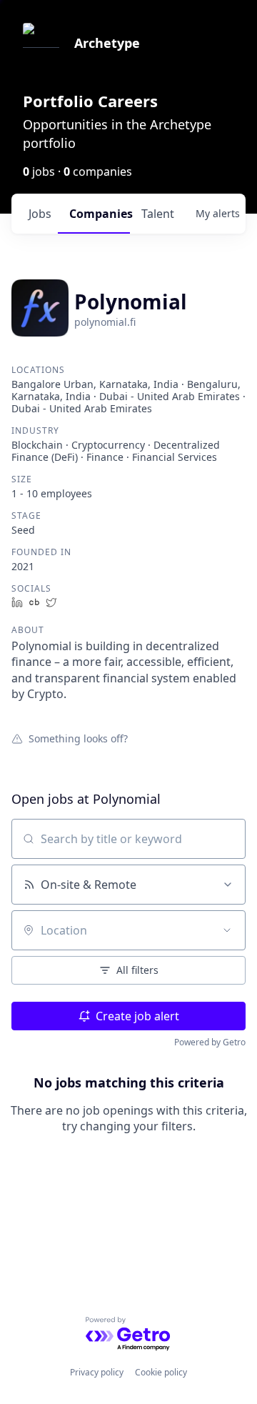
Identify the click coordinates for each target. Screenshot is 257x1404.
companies (99, 213)
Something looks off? (78, 738)
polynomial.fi (105, 322)
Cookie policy (161, 1372)
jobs (40, 213)
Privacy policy (97, 1372)
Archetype (107, 42)
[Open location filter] (227, 930)
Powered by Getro (210, 1042)
